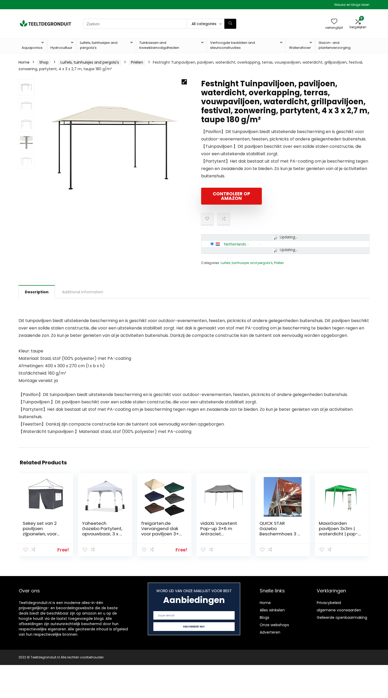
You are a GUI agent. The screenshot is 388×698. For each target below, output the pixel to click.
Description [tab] (37, 292)
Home (24, 62)
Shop (44, 62)
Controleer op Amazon (231, 196)
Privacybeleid (329, 602)
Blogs (264, 617)
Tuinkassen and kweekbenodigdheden (159, 45)
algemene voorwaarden (339, 610)
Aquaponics (32, 47)
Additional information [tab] (82, 292)
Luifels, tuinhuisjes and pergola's (89, 62)
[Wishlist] (334, 21)
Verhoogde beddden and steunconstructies (232, 45)
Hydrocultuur (61, 47)
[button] (184, 81)
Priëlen (137, 62)
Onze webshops (274, 625)
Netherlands (235, 244)
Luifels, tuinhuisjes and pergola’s (98, 45)
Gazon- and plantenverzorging (335, 45)
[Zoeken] (230, 24)
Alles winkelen (272, 610)
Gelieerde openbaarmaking (342, 617)
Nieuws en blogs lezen (352, 4)
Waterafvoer (300, 47)
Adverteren (270, 632)
